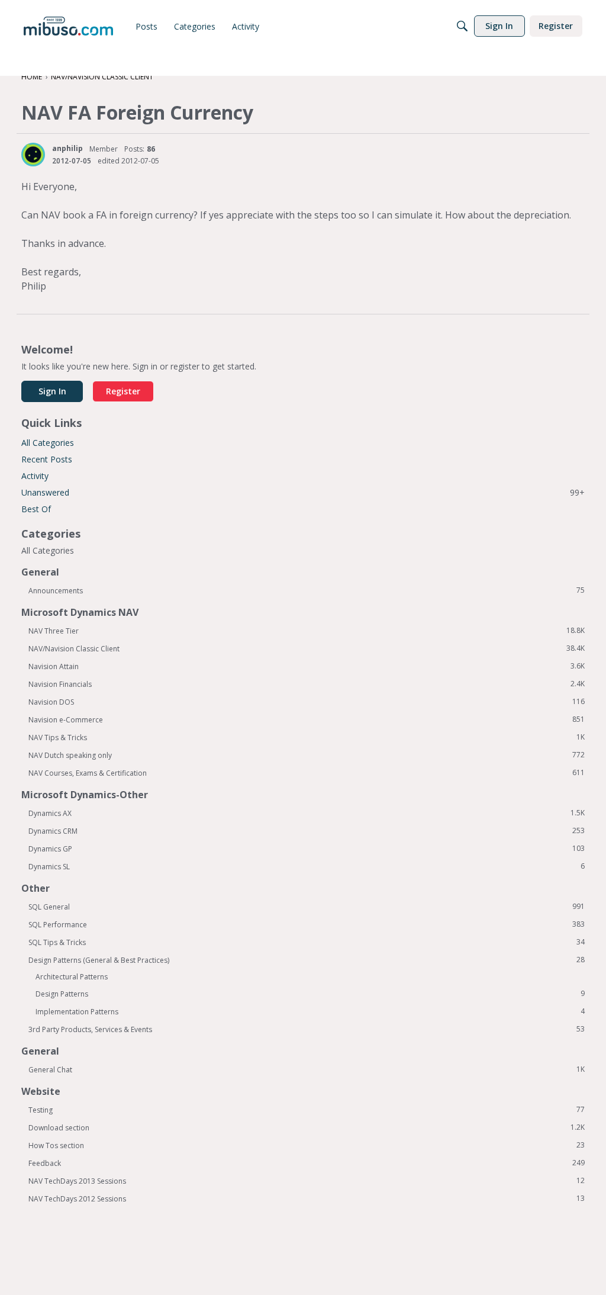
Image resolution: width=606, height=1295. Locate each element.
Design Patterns (310, 993)
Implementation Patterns (310, 1011)
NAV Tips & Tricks (306, 737)
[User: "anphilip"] (33, 154)
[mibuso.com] (68, 26)
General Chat (306, 1069)
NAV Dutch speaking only (306, 755)
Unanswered (303, 492)
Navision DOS (306, 701)
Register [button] (123, 391)
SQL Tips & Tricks (306, 942)
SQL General (306, 906)
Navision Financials (306, 684)
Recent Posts (46, 459)
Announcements (306, 590)
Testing (306, 1109)
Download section (306, 1127)
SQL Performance (306, 924)
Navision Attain (306, 666)
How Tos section (306, 1145)
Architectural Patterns (72, 976)
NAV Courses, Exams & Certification (306, 772)
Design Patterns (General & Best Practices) (306, 960)
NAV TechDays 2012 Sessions (306, 1198)
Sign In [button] (52, 391)
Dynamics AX (306, 813)
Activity (35, 475)
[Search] (462, 26)
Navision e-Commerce (306, 719)
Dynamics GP (306, 848)
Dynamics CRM (306, 830)
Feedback (306, 1163)
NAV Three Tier (306, 630)
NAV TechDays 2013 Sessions (306, 1180)
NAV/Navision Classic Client (306, 648)
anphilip (67, 148)
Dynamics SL (306, 866)
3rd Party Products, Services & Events (306, 1029)
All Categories (47, 442)
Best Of (36, 509)
